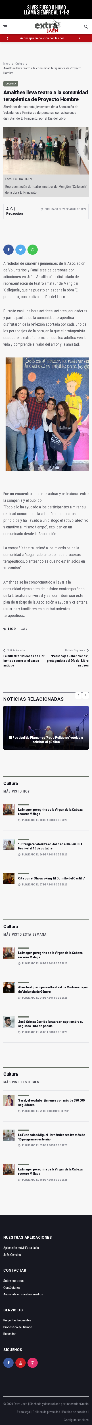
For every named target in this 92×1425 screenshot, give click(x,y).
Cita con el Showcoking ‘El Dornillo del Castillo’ (51, 878)
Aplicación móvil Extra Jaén (21, 1248)
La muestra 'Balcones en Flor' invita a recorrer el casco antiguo (24, 660)
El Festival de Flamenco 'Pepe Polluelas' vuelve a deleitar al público (46, 740)
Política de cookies (74, 1412)
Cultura (19, 63)
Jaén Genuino (12, 1255)
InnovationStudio (78, 1404)
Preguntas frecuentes (17, 1320)
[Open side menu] (5, 26)
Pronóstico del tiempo (17, 1327)
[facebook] (8, 250)
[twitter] (20, 250)
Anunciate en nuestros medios (23, 1294)
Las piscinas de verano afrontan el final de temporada (54, 38)
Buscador (9, 1334)
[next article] (80, 38)
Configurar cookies (76, 1420)
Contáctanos (12, 1288)
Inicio (6, 63)
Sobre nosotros (13, 1281)
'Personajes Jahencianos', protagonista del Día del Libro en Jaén (68, 660)
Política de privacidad (46, 1412)
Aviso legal (24, 1412)
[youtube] (20, 1363)
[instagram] (32, 1363)
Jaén (24, 629)
